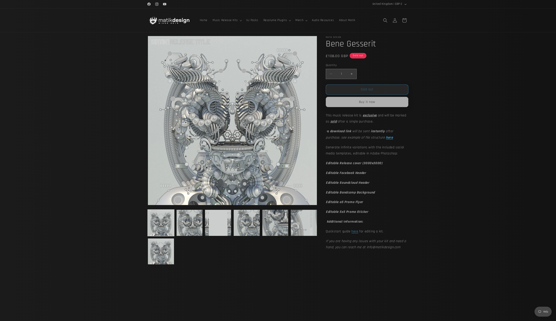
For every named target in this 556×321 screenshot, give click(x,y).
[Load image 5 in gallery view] (275, 223)
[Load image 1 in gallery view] (161, 223)
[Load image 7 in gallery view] (161, 251)
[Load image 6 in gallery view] (304, 223)
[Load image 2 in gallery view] (189, 223)
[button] (227, 20)
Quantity (331, 65)
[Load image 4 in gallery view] (246, 223)
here (354, 231)
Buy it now (367, 102)
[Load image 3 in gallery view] (218, 223)
